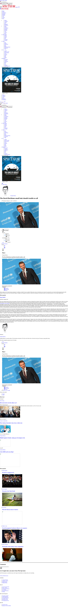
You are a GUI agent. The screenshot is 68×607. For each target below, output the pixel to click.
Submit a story (4, 581)
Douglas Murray (3, 336)
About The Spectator (5, 586)
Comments (5, 243)
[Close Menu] (1, 103)
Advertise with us (5, 580)
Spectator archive (5, 598)
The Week (6, 59)
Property (5, 54)
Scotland (5, 40)
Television (6, 136)
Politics (5, 20)
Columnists (6, 61)
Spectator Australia (5, 595)
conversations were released (4, 303)
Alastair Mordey (2, 449)
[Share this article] (3, 249)
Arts (5, 42)
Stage (5, 48)
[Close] (1, 568)
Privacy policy (4, 587)
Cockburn (6, 21)
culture (3, 394)
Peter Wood (4, 507)
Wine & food (6, 52)
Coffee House (4, 34)
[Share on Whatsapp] (4, 247)
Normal (8, 240)
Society (5, 36)
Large (8, 236)
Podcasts (3, 13)
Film (5, 45)
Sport (5, 55)
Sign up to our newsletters (6, 605)
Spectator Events (5, 599)
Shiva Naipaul (4, 489)
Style (5, 56)
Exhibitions (6, 44)
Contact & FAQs (5, 579)
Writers (3, 11)
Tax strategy (4, 589)
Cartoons (5, 65)
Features (5, 60)
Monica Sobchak (5, 544)
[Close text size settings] (3, 231)
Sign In (17, 7)
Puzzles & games (7, 66)
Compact (8, 238)
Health (5, 57)
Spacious (8, 242)
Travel (5, 53)
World (5, 37)
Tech (5, 23)
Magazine (6, 24)
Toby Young (2, 400)
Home (5, 26)
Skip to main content (3, 0)
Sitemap (3, 591)
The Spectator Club (5, 600)
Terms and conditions (5, 588)
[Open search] (2, 103)
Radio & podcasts (7, 135)
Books (5, 43)
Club (3, 16)
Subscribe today (4, 604)
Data (5, 38)
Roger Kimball (2, 297)
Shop (3, 18)
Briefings (3, 14)
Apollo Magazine (5, 596)
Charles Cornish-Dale (3, 420)
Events (3, 15)
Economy (5, 39)
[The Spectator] (9, 7)
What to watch (6, 51)
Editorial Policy (4, 582)
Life (3, 49)
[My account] (19, 7)
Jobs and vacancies (5, 590)
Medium (8, 235)
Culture (5, 22)
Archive (3, 17)
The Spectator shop (5, 597)
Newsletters (4, 12)
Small (8, 233)
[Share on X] (4, 246)
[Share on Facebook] (4, 245)
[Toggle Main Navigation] (1, 7)
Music (5, 46)
